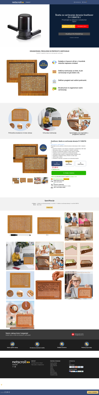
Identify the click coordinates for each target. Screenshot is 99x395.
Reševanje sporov (53, 372)
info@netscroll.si (79, 334)
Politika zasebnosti (53, 365)
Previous (14, 159)
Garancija (52, 369)
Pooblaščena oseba (53, 374)
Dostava (51, 368)
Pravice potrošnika (53, 373)
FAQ (70, 362)
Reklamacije (52, 370)
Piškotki (51, 366)
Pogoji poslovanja (53, 364)
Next (46, 159)
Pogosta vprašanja (53, 362)
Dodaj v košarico (69, 173)
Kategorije (28, 2)
